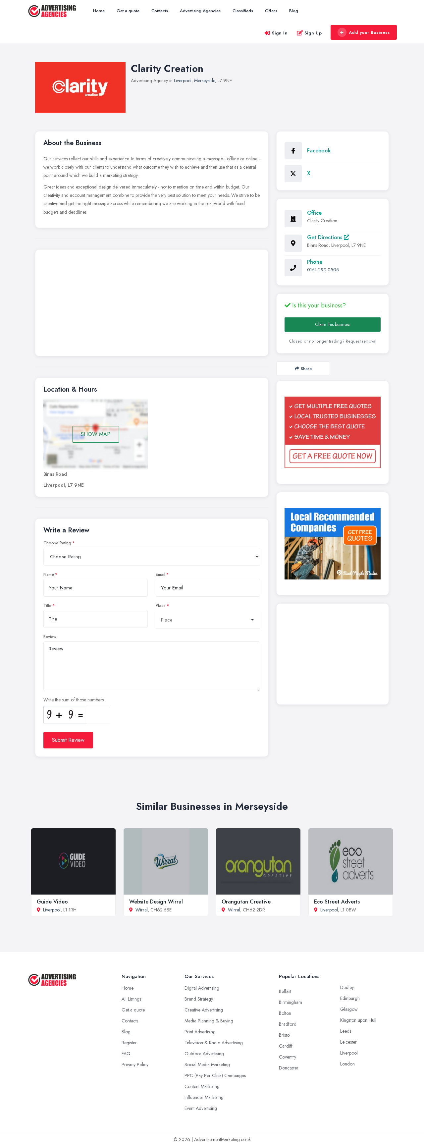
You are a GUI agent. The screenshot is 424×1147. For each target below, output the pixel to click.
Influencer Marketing (204, 1097)
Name (48, 574)
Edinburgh (350, 998)
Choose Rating (57, 543)
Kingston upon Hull (358, 1020)
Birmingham (290, 1002)
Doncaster (288, 1068)
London (347, 1064)
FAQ (126, 1053)
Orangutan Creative (246, 901)
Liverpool (182, 80)
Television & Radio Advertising (214, 1042)
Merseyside (204, 80)
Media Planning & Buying (209, 1020)
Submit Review (68, 740)
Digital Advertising (202, 988)
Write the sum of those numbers (73, 699)
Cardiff (285, 1046)
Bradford (287, 1024)
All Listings (131, 999)
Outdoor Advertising (204, 1053)
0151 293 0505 (323, 269)
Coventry (287, 1057)
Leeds (345, 1031)
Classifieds (243, 11)
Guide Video (52, 901)
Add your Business (369, 32)
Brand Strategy (199, 999)
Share (306, 368)
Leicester (348, 1042)
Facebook (319, 150)
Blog (293, 11)
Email (160, 574)
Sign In (280, 33)
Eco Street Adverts (337, 901)
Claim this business (332, 324)
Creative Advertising (204, 1010)
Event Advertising (201, 1108)
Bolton (285, 1013)
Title (47, 606)
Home (99, 11)
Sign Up (313, 33)
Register (129, 1042)
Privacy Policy (135, 1064)
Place (161, 606)
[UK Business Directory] (333, 543)
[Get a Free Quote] (333, 432)
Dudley (347, 987)
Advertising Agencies (200, 11)
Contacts (159, 11)
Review (49, 637)
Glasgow (349, 1009)
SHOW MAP (95, 434)
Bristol (285, 1035)
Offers (271, 11)
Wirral (141, 909)
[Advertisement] (151, 304)
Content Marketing (202, 1086)
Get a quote (128, 11)
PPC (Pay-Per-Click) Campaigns (215, 1075)
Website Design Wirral (156, 901)
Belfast (285, 991)
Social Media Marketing (207, 1064)
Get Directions (325, 237)
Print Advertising (200, 1031)
